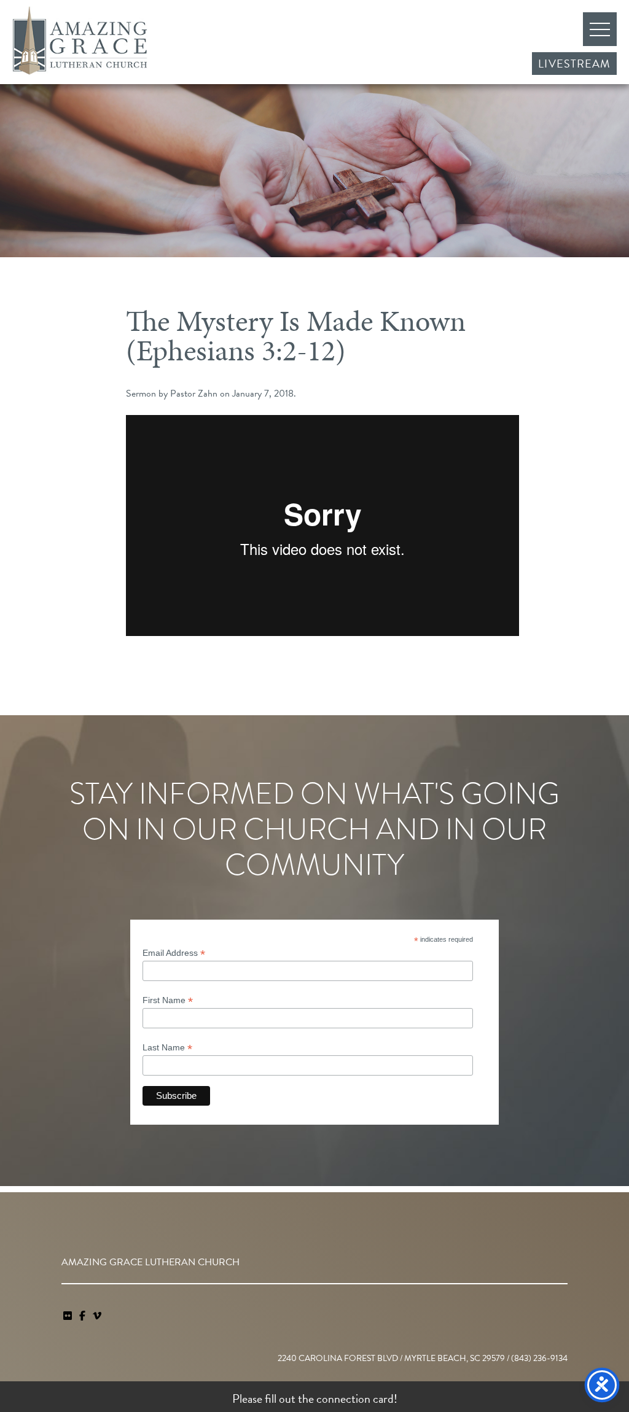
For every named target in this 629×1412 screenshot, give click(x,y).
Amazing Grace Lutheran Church (79, 40)
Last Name (167, 1047)
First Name (168, 1000)
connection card (355, 1398)
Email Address (174, 953)
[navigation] (97, 1316)
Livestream (574, 63)
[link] (68, 1316)
